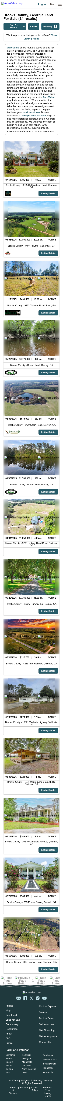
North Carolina (29, 1069)
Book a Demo (46, 1018)
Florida (9, 1058)
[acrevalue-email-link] (18, 998)
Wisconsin (48, 1072)
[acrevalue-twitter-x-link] (31, 998)
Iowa (8, 1072)
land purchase (31, 112)
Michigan (26, 1058)
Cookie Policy (34, 1089)
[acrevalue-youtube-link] (44, 998)
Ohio (24, 1072)
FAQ (8, 1038)
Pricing (9, 1005)
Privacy (24, 1087)
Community (12, 1024)
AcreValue (13, 47)
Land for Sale (13, 1019)
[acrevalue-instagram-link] (38, 998)
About (9, 1033)
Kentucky (26, 1055)
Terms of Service (13, 1090)
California (10, 1055)
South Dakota (49, 1064)
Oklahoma (48, 1055)
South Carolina (50, 1059)
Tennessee (48, 1068)
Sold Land (11, 1015)
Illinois (9, 1065)
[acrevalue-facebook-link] (25, 998)
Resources (12, 1028)
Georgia (9, 1062)
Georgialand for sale (33, 115)
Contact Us (45, 1042)
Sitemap (43, 1012)
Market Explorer (48, 1006)
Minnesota (27, 1062)
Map (52, 4)
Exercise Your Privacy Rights (47, 1091)
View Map (47, 26)
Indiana (9, 1069)
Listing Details (48, 193)
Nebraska (26, 1065)
